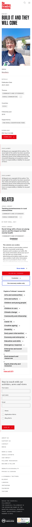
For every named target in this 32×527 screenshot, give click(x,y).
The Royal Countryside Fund (14, 122)
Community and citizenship (13, 93)
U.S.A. (5, 106)
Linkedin (5, 482)
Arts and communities (13, 295)
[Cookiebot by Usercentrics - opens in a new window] (10, 239)
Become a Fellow (8, 463)
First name (5, 388)
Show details (21, 268)
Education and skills (12, 341)
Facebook (5, 488)
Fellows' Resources (10, 460)
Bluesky (5, 479)
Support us (6, 441)
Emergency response (13, 345)
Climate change (10, 312)
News (6, 410)
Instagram (6, 485)
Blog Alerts (8, 418)
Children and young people (15, 303)
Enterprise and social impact (13, 350)
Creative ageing (10, 325)
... (21, 96)
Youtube (5, 491)
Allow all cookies (16, 273)
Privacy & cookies (9, 471)
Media (4, 446)
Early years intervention (14, 333)
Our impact (6, 457)
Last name (5, 395)
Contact (5, 444)
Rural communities (10, 96)
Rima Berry (5, 72)
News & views (7, 451)
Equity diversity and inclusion (12, 365)
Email (3, 402)
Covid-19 (8, 322)
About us (5, 438)
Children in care (10, 308)
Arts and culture (11, 299)
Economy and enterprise (14, 337)
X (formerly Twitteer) (10, 476)
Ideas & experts (8, 454)
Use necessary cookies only (16, 283)
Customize (15, 278)
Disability (8, 329)
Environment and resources (11, 357)
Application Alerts (10, 414)
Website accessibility (10, 468)
